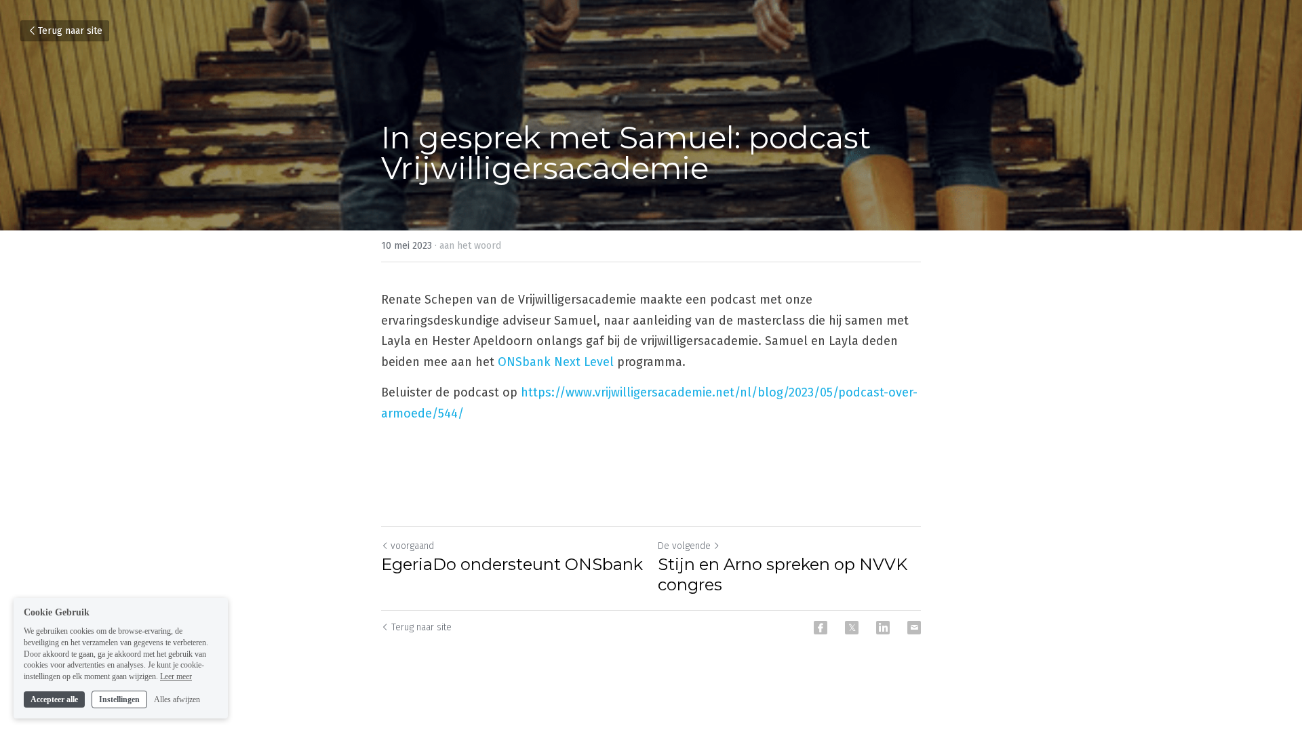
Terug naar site (70, 31)
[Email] (914, 627)
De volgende (684, 546)
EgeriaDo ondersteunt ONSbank (512, 564)
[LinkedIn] (883, 627)
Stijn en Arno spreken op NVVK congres (782, 574)
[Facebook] (820, 627)
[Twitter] (852, 627)
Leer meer (176, 676)
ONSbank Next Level (556, 361)
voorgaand (412, 546)
